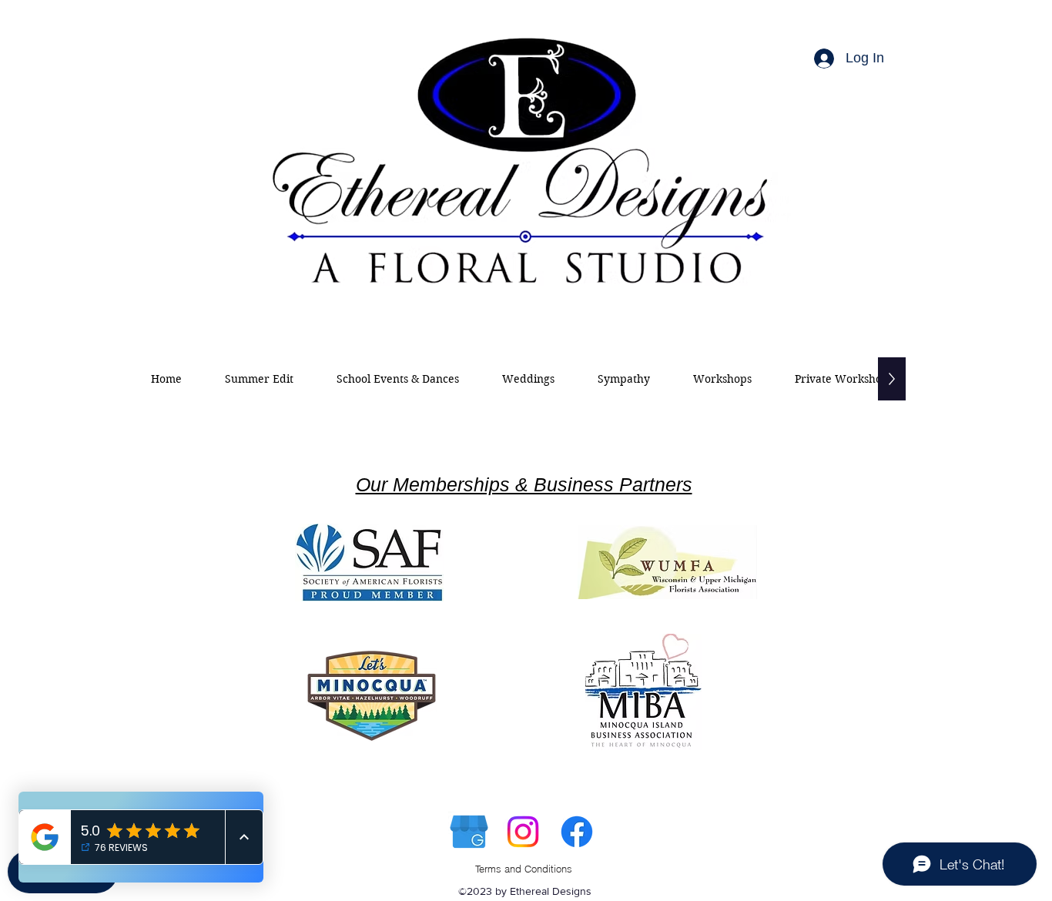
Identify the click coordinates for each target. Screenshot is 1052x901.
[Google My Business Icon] (469, 831)
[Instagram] (523, 831)
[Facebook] (577, 831)
